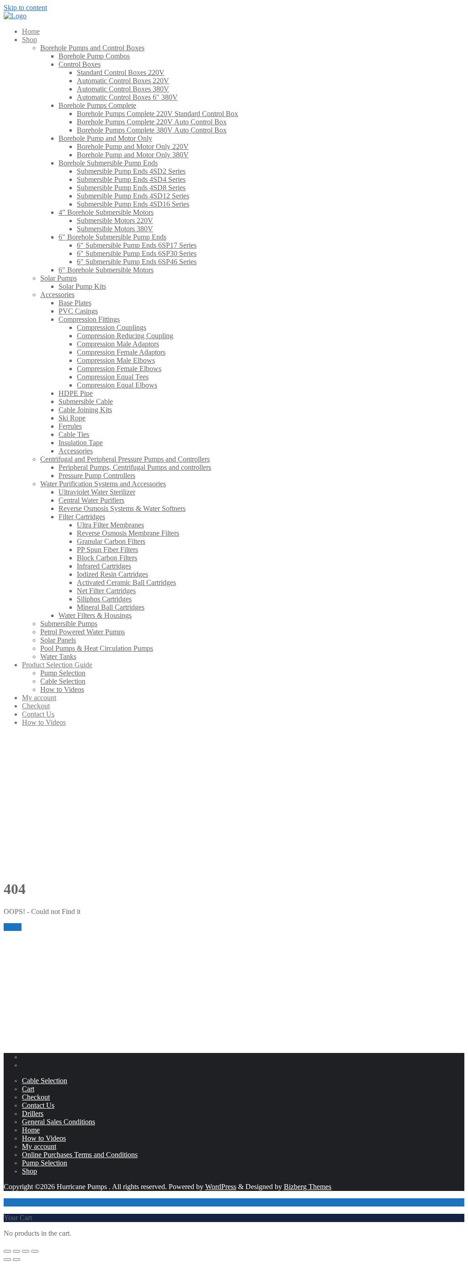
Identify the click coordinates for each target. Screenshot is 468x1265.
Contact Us (38, 1105)
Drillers (32, 1113)
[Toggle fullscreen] (16, 1251)
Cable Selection (44, 1080)
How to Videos (44, 1138)
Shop (29, 1171)
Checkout (36, 1097)
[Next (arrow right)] (16, 1259)
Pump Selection (44, 1163)
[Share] (25, 1251)
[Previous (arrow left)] (7, 1259)
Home (12, 927)
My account (39, 1146)
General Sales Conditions (58, 1122)
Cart (28, 1089)
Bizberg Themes (307, 1187)
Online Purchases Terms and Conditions (80, 1155)
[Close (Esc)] (34, 1251)
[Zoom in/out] (7, 1251)
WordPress (220, 1187)
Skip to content (25, 7)
